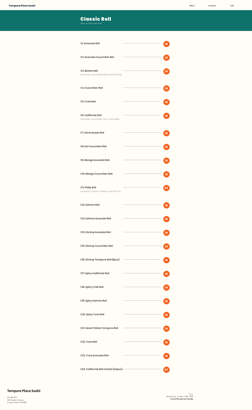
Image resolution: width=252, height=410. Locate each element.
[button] (192, 5)
